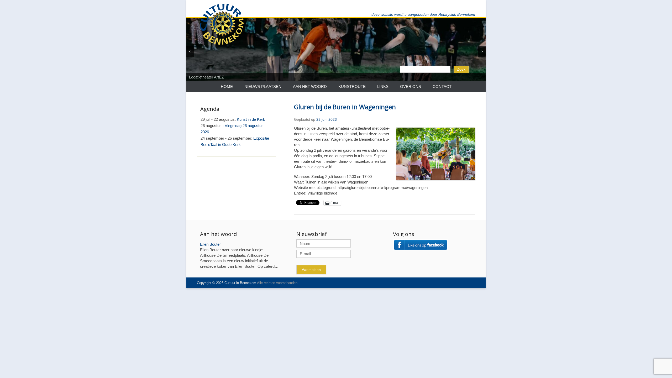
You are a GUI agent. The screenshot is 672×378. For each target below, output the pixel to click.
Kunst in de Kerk (251, 119)
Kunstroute (352, 86)
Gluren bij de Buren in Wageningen (345, 106)
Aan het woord (310, 86)
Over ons (410, 86)
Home (227, 86)
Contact (442, 86)
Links (382, 86)
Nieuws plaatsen (262, 86)
